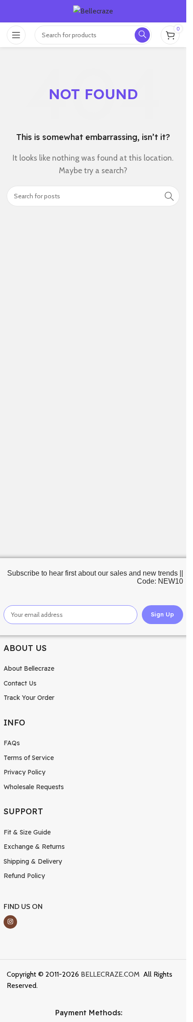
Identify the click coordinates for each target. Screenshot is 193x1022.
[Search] (169, 196)
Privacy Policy (24, 772)
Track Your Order (29, 698)
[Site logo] (93, 10)
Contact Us (20, 683)
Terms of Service (29, 758)
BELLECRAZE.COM (110, 974)
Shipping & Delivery (33, 861)
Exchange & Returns (34, 847)
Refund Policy (24, 876)
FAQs (12, 743)
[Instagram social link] (10, 922)
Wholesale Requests (34, 787)
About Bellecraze (29, 668)
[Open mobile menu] (16, 35)
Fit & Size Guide (27, 832)
